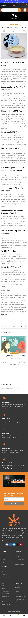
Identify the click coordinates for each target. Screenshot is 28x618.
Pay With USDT (5, 594)
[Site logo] (14, 5)
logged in (9, 388)
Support (4, 583)
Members (4, 566)
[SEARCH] (19, 10)
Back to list (14, 326)
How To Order (5, 588)
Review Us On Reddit (19, 594)
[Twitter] (14, 544)
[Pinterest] (21, 544)
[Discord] (7, 544)
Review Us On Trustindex (18, 590)
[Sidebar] (2, 187)
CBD (13, 352)
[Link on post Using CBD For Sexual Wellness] (14, 344)
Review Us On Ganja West (19, 600)
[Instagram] (17, 544)
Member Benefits (19, 554)
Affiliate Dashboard (6, 577)
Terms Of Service (6, 604)
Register (4, 571)
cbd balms (17, 320)
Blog (16, 19)
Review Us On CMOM (20, 597)
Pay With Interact (6, 591)
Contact (4, 559)
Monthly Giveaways (19, 565)
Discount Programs (19, 559)
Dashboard (4, 574)
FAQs (3, 586)
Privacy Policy (5, 602)
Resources (18, 551)
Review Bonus (18, 583)
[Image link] (25, 10)
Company (4, 551)
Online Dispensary (9, 31)
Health (16, 352)
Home (12, 19)
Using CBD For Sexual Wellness (14, 355)
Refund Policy (5, 599)
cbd (10, 320)
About (3, 557)
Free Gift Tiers (18, 557)
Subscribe (14, 504)
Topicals (15, 24)
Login (3, 569)
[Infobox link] (14, 418)
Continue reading (14, 367)
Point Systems (18, 562)
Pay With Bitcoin (5, 596)
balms (4, 320)
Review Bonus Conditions (18, 586)
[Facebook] (10, 544)
